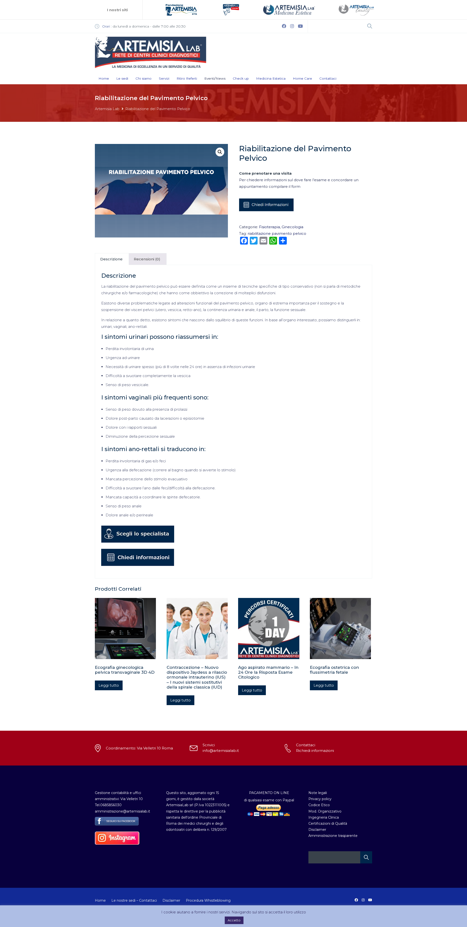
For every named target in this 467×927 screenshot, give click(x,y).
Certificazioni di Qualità (327, 823)
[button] (220, 152)
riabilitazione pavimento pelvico (277, 233)
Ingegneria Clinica (323, 817)
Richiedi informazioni (315, 750)
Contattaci (327, 78)
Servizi (164, 78)
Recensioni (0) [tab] (147, 259)
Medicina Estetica (271, 78)
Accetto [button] (234, 920)
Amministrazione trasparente (333, 835)
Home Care (302, 78)
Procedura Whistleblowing (208, 900)
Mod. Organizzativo (324, 811)
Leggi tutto (109, 685)
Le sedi (122, 78)
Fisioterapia (269, 227)
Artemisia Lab (107, 108)
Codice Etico (319, 805)
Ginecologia (292, 227)
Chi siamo (143, 78)
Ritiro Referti (187, 78)
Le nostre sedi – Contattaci (134, 900)
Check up (241, 78)
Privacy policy (320, 799)
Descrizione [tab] (111, 259)
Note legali (317, 793)
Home (104, 78)
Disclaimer (317, 829)
